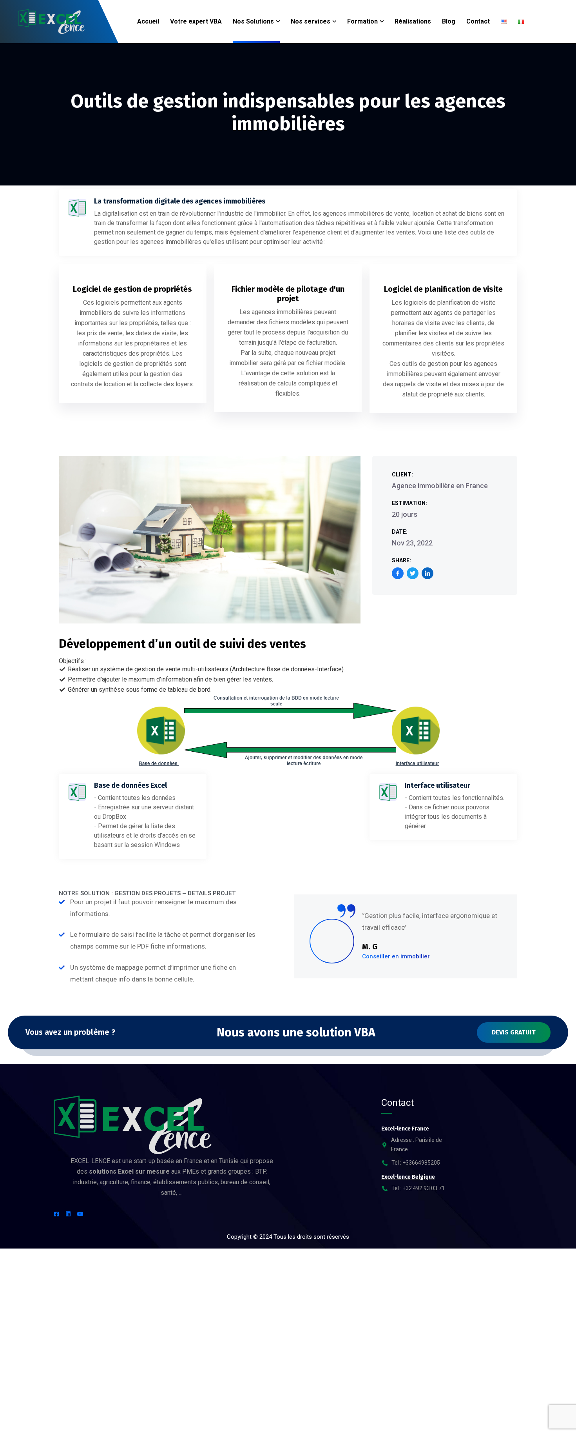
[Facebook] (398, 573)
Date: (400, 532)
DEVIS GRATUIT (514, 1032)
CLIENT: (402, 474)
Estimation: (409, 503)
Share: (401, 560)
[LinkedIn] (427, 573)
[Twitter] (412, 573)
